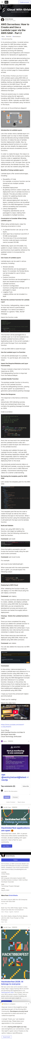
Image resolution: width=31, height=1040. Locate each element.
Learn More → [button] (7, 846)
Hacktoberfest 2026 (7, 992)
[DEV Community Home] (6, 2)
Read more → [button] (6, 1002)
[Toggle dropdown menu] (28, 741)
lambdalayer (17, 36)
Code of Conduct (10, 802)
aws (3, 36)
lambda (8, 36)
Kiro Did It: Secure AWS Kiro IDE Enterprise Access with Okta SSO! (14, 901)
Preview (15, 797)
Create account (24, 2)
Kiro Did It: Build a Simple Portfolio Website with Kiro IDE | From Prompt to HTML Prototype (14, 919)
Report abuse (21, 802)
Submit (7, 797)
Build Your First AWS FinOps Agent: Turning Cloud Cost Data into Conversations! (14, 909)
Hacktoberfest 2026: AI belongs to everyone (12, 982)
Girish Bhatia (9, 19)
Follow (15, 860)
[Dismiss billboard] (29, 1004)
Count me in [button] (6, 1037)
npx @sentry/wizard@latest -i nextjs (14, 777)
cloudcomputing (7, 39)
